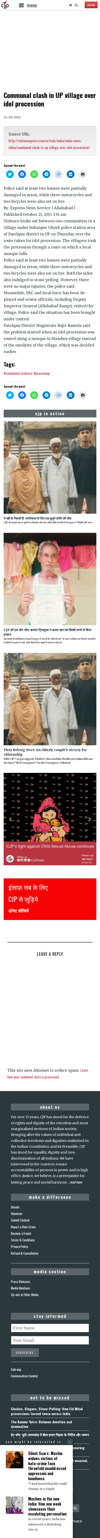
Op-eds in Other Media (25, 1294)
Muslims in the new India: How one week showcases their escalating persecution (47, 1506)
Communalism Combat (24, 1375)
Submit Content (20, 1220)
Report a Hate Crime (23, 1226)
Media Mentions (20, 1288)
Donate (15, 1207)
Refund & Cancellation (24, 1253)
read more (76, 1182)
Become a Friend (21, 1233)
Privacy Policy (19, 1246)
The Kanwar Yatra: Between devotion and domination (41, 1424)
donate (91, 5)
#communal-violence (18, 373)
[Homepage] (71, 5)
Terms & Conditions (23, 1239)
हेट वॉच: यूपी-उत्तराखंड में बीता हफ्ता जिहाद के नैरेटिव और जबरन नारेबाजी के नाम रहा (50, 1437)
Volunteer (17, 1213)
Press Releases (20, 1281)
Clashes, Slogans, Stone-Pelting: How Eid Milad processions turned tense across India (47, 1411)
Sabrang (16, 1369)
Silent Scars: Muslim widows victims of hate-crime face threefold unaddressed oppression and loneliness (47, 1465)
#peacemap (41, 373)
